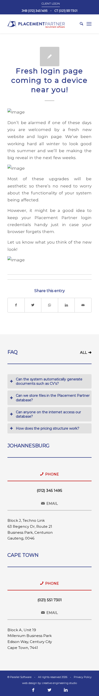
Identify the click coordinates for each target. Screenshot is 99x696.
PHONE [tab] (52, 474)
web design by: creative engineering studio (49, 683)
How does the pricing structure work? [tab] (47, 428)
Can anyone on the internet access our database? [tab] (48, 414)
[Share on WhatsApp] (49, 305)
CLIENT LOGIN (51, 3)
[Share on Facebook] (16, 305)
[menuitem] (50, 3)
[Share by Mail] (83, 305)
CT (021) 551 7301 (65, 10)
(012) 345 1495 (49, 490)
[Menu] (89, 24)
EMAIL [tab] (52, 503)
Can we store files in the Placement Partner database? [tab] (53, 397)
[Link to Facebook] (33, 690)
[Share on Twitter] (33, 305)
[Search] (79, 23)
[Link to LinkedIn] (65, 690)
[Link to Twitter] (49, 690)
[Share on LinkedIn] (66, 305)
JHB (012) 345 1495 (34, 10)
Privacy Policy (83, 677)
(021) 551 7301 (49, 600)
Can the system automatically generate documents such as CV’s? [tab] (49, 381)
